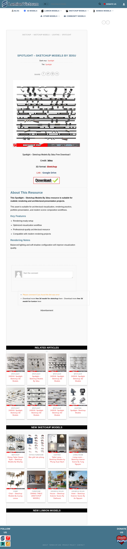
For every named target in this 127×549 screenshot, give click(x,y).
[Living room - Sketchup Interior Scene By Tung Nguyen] (78, 443)
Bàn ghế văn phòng (36, 457)
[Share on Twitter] (48, 74)
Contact (80, 545)
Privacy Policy (69, 545)
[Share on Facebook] (44, 74)
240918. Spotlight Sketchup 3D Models (15, 378)
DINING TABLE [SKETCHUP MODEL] (36, 496)
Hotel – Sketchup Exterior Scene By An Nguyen (78, 496)
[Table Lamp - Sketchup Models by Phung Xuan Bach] (57, 443)
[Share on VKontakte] (57, 74)
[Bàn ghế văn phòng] (36, 443)
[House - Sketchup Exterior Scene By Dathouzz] (57, 480)
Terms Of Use (55, 545)
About (45, 545)
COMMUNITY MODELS (76, 16)
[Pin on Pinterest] (52, 74)
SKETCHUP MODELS (77, 11)
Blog (16, 11)
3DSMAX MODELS (103, 11)
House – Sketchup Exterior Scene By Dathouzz (57, 496)
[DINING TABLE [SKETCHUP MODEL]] (36, 480)
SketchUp (26, 35)
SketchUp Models (41, 35)
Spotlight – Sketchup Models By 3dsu (36, 378)
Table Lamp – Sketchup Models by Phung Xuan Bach (57, 459)
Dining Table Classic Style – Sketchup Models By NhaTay (15, 459)
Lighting (56, 35)
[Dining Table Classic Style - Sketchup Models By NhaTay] (15, 443)
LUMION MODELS (51, 11)
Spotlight (66, 35)
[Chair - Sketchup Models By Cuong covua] (15, 480)
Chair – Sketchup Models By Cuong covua (15, 496)
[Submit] (100, 4)
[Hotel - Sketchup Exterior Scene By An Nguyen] (78, 480)
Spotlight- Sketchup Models (78, 411)
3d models (32, 11)
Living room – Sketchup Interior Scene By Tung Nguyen (78, 460)
